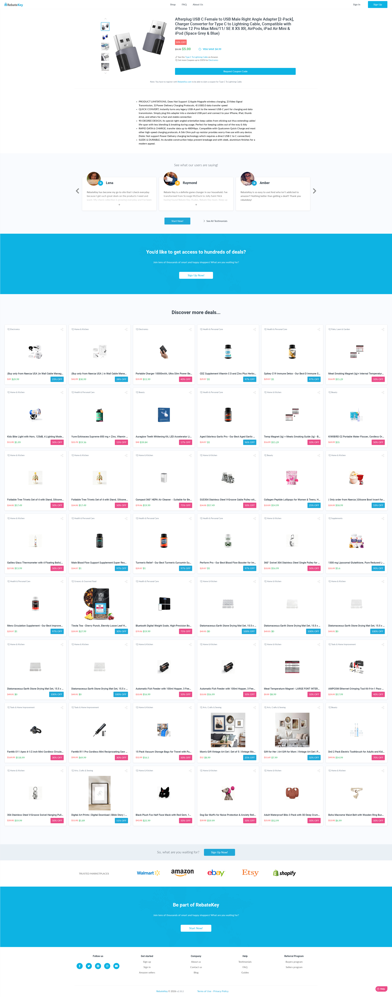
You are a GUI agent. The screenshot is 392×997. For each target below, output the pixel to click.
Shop (173, 4)
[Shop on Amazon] (182, 875)
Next (315, 191)
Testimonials (245, 961)
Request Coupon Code (235, 71)
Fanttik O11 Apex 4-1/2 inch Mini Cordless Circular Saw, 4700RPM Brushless (49, 751)
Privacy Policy (220, 991)
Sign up (147, 961)
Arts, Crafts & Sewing (212, 707)
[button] (62, 329)
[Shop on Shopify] (284, 875)
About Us (198, 4)
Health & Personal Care (213, 329)
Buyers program (294, 961)
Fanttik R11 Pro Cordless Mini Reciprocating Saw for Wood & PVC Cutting (111, 751)
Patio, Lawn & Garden (340, 329)
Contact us (196, 967)
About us (196, 961)
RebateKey (162, 991)
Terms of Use (204, 991)
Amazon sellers (147, 972)
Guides (245, 972)
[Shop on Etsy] (250, 875)
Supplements (337, 518)
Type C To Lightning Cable (196, 57)
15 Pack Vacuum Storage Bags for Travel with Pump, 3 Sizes (169, 751)
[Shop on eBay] (216, 875)
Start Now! (177, 220)
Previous (77, 191)
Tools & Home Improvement (343, 644)
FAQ (184, 4)
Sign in (147, 967)
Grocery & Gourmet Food (85, 581)
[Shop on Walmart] (148, 875)
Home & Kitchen (81, 329)
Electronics (213, 60)
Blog (196, 972)
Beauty (142, 392)
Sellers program (294, 967)
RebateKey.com (184, 82)
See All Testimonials (216, 220)
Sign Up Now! (196, 275)
